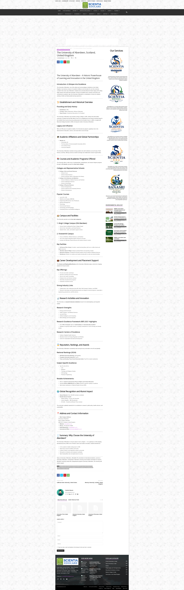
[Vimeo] (76, 494)
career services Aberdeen (76, 466)
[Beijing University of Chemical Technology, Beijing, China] (84, 578)
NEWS (98, 14)
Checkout (78, 1)
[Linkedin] (70, 494)
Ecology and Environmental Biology (120, 212)
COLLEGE (102, 10)
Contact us (83, 1)
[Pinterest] (64, 61)
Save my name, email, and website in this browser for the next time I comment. (74, 547)
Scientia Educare (61, 57)
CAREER (109, 10)
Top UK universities (81, 467)
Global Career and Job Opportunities (113, 567)
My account (72, 1)
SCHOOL (95, 10)
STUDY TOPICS (114, 14)
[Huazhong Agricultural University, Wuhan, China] (84, 564)
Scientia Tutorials (91, 1)
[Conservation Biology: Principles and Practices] (109, 225)
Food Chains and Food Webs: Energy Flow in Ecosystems (120, 231)
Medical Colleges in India (111, 572)
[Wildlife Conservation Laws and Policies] (109, 239)
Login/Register (65, 1)
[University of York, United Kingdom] (64, 507)
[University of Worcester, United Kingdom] (95, 507)
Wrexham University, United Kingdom (79, 515)
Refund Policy (124, 586)
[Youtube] (78, 494)
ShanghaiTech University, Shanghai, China (95, 569)
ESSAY (84, 14)
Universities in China (93, 564)
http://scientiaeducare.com (69, 492)
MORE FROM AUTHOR (73, 499)
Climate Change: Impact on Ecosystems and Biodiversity (120, 217)
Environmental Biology (114, 205)
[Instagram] (68, 494)
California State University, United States (67, 482)
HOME (59, 10)
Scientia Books (99, 1)
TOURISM (116, 10)
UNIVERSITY (91, 14)
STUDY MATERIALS (67, 10)
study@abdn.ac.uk (73, 427)
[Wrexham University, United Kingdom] (80, 507)
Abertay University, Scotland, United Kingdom (94, 483)
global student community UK (86, 466)
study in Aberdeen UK (73, 467)
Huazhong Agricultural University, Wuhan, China (94, 562)
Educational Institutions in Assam (113, 570)
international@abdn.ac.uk (76, 429)
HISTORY (74, 10)
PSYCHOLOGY (68, 14)
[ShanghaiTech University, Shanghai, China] (84, 571)
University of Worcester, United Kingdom (95, 515)
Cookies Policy (108, 586)
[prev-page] (100, 500)
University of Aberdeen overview (63, 468)
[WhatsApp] (68, 61)
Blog (113, 588)
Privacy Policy (101, 586)
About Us (85, 586)
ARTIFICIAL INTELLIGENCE (85, 10)
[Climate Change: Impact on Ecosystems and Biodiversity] (109, 219)
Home (58, 48)
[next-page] (102, 500)
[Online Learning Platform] (92, 5)
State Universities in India (111, 563)
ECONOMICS (77, 14)
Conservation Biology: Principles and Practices (119, 224)
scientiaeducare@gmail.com (68, 576)
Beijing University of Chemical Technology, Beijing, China (95, 576)
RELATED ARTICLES (62, 499)
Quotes (107, 565)
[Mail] (72, 494)
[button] (126, 12)
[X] (74, 494)
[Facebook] (58, 61)
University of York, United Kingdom (62, 515)
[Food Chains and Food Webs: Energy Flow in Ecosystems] (109, 232)
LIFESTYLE (105, 14)
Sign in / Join (58, 1)
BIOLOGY (60, 14)
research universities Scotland (63, 467)
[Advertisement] (92, 26)
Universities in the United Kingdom (66, 48)
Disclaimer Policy (116, 586)
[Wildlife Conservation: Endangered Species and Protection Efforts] (109, 210)
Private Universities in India (111, 561)
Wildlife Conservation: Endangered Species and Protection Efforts (119, 210)
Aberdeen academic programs (65, 466)
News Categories (107, 588)
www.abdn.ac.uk (68, 423)
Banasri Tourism (107, 1)
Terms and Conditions (93, 586)
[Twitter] (61, 61)
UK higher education (89, 467)
